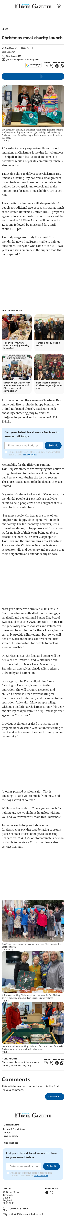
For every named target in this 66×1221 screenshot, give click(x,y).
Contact (7, 1132)
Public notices (10, 1142)
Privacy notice (30, 454)
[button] (7, 6)
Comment (54, 1096)
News (5, 29)
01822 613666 (20, 1208)
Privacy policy (10, 1136)
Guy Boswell (11, 48)
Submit (53, 445)
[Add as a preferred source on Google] (33, 65)
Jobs (5, 1139)
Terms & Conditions (14, 1129)
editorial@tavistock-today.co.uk (25, 1214)
